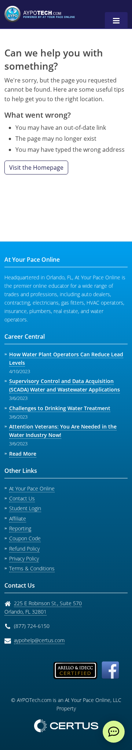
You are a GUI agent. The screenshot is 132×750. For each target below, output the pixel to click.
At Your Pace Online (32, 488)
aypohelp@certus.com (39, 640)
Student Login (25, 508)
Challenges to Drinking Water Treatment (59, 408)
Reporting (20, 528)
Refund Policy (24, 548)
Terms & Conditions (32, 568)
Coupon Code (25, 538)
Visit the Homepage (36, 167)
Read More (22, 453)
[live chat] (114, 732)
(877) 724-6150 (32, 625)
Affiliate (17, 518)
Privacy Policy (24, 558)
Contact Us (22, 498)
